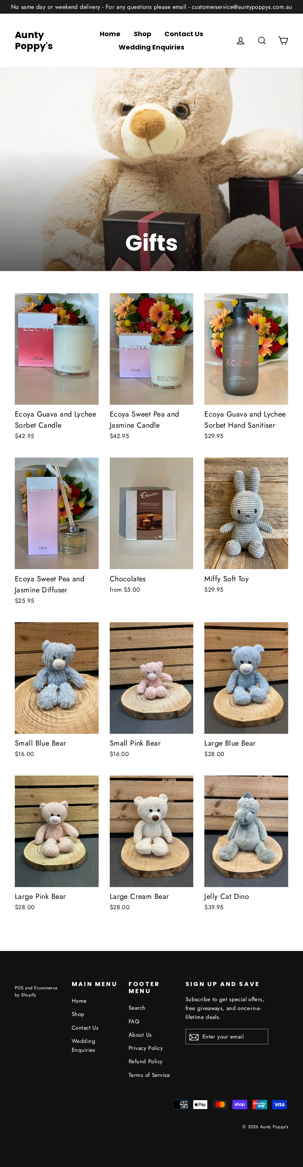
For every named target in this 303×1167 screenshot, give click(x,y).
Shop (143, 33)
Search (137, 1008)
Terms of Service (149, 1075)
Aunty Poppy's (34, 41)
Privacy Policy (146, 1048)
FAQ (134, 1021)
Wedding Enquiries (151, 47)
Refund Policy (146, 1061)
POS (19, 988)
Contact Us (183, 33)
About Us (140, 1035)
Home (110, 33)
